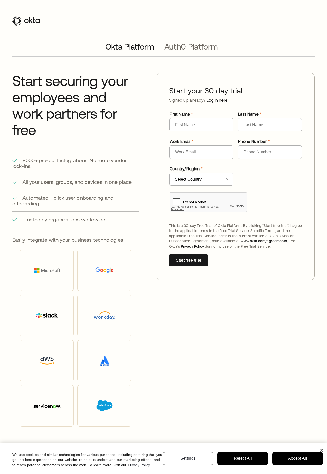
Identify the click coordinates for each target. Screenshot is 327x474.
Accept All (297, 458)
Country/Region (185, 168)
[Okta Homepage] (26, 24)
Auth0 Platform (191, 46)
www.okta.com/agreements (264, 241)
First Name (180, 114)
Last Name (248, 114)
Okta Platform (129, 46)
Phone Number (252, 141)
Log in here (217, 100)
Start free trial (188, 260)
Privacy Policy (192, 246)
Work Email (180, 141)
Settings (188, 458)
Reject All (243, 458)
